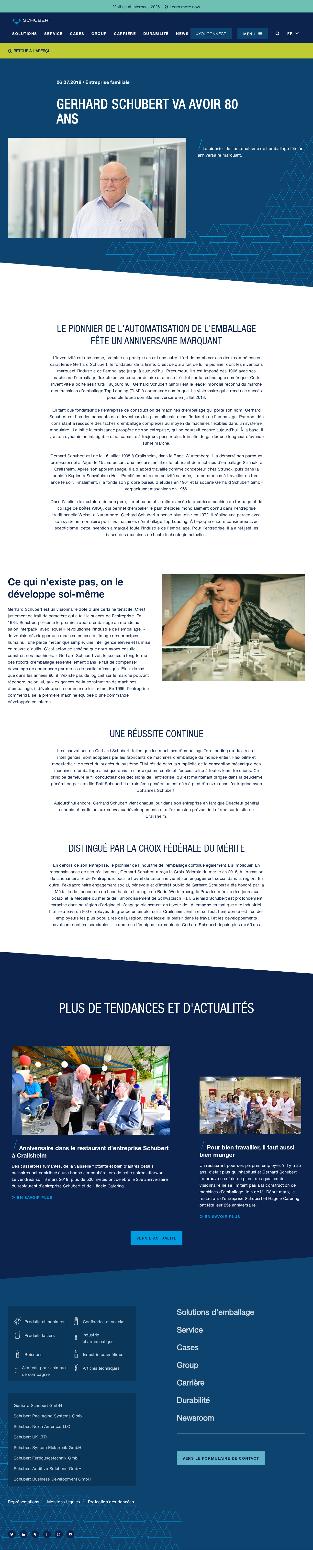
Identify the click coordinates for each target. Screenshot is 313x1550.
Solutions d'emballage (215, 1310)
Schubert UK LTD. (31, 1436)
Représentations (23, 1501)
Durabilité (193, 1398)
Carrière (190, 1381)
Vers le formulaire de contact (221, 1457)
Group (188, 1363)
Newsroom (195, 1416)
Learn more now (185, 6)
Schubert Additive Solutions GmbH (47, 1468)
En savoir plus (35, 1197)
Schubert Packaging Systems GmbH (49, 1415)
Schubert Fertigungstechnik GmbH (47, 1457)
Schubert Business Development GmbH (52, 1478)
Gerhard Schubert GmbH (38, 1405)
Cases (188, 1346)
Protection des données (111, 1501)
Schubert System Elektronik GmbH (47, 1447)
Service (190, 1328)
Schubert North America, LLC (42, 1426)
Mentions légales (63, 1501)
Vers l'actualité (156, 1237)
